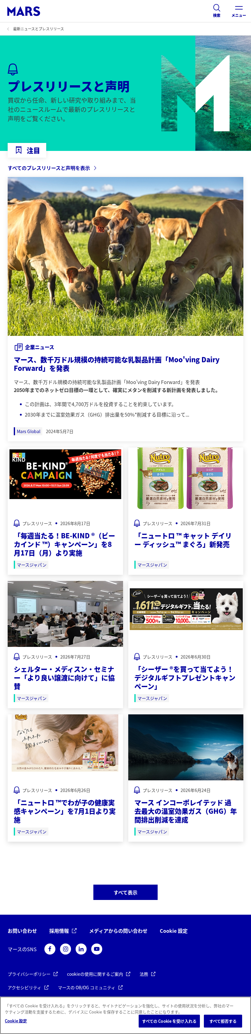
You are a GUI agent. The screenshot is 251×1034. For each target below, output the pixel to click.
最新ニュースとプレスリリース (38, 28)
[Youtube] (96, 949)
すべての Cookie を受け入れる (169, 1021)
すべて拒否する (223, 1021)
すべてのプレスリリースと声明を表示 (49, 168)
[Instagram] (65, 949)
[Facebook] (49, 949)
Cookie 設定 (174, 931)
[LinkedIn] (81, 949)
